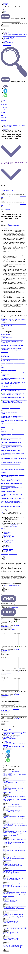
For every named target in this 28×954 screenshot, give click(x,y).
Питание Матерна (7, 39)
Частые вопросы (21, 743)
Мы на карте (6, 1)
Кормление (6, 533)
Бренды (5, 33)
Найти (18, 21)
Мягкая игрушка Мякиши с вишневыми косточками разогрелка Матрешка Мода (13, 947)
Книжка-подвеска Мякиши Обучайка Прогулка (15, 916)
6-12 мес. (10, 738)
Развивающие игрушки (9, 536)
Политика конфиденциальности (11, 585)
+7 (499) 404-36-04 (5, 23)
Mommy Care (15, 36)
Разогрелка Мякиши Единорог (10, 939)
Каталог (7, 32)
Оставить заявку (4, 711)
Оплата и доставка (8, 42)
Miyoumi (9, 36)
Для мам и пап (7, 537)
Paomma (21, 36)
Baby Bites (9, 34)
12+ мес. (14, 738)
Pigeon (24, 36)
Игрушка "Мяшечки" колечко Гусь (11, 811)
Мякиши (12, 37)
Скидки (5, 41)
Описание (5, 228)
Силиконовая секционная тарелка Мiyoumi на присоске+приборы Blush (14, 834)
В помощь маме (7, 45)
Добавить (6, 778)
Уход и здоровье (7, 535)
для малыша (3, 336)
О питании (6, 547)
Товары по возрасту (8, 38)
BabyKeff (14, 34)
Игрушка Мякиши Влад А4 (10, 922)
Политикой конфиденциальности (10, 626)
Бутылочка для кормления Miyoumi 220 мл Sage (15, 818)
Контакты (5, 43)
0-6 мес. (5, 738)
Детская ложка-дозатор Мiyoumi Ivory (12, 865)
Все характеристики (5, 191)
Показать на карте (13, 554)
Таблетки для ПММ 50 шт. (9, 901)
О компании (6, 546)
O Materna (5, 4)
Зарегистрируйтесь (13, 607)
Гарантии (5, 3)
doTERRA (24, 34)
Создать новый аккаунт (6, 628)
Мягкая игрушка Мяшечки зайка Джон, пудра (14, 928)
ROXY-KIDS (6, 37)
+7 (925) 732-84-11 (13, 525)
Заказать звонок (4, 25)
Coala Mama (19, 34)
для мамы (3, 334)
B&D (4, 34)
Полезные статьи (7, 743)
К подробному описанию (7, 190)
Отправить (3, 651)
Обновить (16, 646)
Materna (5, 36)
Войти (2, 606)
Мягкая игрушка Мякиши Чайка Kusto (12, 879)
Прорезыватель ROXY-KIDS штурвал (12, 806)
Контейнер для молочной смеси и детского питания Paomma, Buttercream (13, 909)
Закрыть (3, 724)
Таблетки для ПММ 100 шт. (10, 933)
